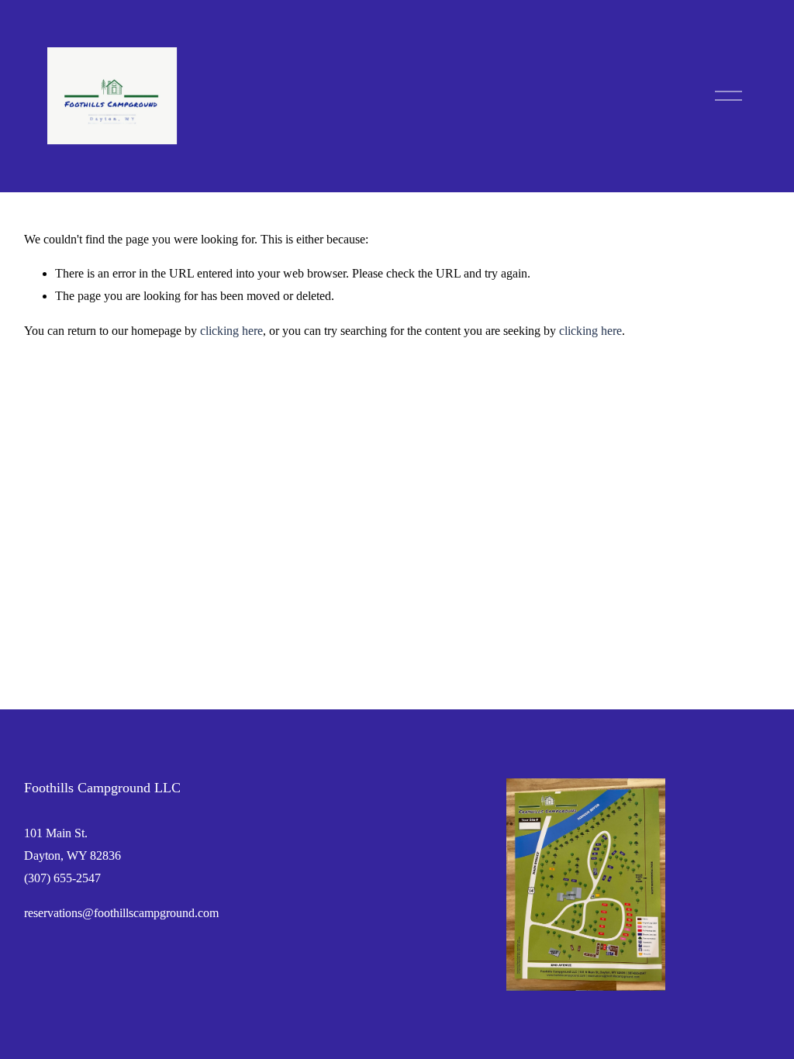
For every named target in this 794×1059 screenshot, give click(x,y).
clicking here (231, 330)
